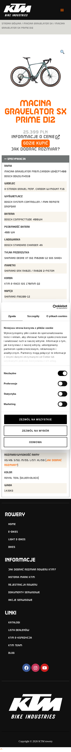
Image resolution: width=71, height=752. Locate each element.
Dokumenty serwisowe (24, 592)
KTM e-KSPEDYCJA (20, 638)
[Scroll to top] (1, 749)
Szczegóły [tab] (33, 316)
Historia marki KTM (21, 577)
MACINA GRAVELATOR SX (38, 24)
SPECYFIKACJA (16, 159)
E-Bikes (13, 532)
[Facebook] (26, 668)
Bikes (11, 547)
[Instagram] (35, 668)
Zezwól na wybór (35, 430)
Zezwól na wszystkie (35, 419)
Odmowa (35, 442)
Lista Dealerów (18, 630)
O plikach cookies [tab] (56, 316)
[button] (62, 10)
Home (12, 524)
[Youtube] (44, 668)
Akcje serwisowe (20, 600)
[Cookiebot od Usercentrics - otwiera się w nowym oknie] (52, 307)
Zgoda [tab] (12, 316)
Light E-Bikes (16, 539)
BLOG (11, 653)
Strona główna (11, 24)
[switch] (62, 383)
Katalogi (14, 623)
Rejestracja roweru (22, 585)
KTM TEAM (15, 645)
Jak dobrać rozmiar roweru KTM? (32, 570)
